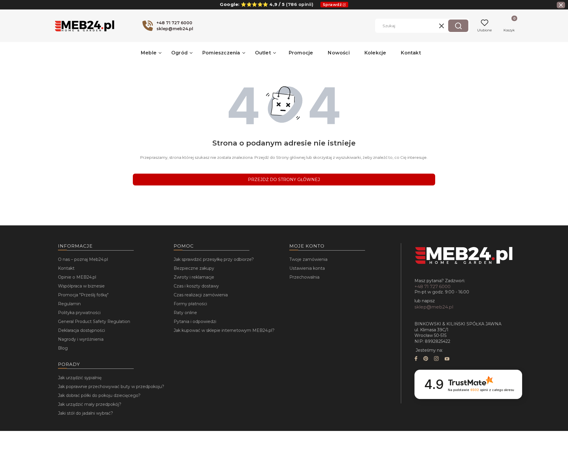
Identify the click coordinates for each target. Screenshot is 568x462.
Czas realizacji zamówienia (201, 295)
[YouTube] (447, 359)
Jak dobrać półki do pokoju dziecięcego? (99, 395)
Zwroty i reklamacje (194, 277)
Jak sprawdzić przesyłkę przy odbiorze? (214, 259)
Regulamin (69, 303)
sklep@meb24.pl (433, 307)
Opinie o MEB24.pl (77, 277)
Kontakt (66, 268)
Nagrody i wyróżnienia (81, 339)
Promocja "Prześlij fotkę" (83, 295)
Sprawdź (332, 4)
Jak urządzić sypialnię (79, 377)
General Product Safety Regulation (94, 321)
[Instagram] (436, 359)
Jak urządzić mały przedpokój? (89, 404)
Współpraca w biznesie (81, 286)
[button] (458, 26)
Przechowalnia (304, 277)
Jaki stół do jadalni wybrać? (85, 413)
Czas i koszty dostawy (196, 286)
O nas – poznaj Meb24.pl (83, 259)
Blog (63, 348)
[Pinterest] (425, 359)
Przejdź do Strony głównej (284, 179)
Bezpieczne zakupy (194, 268)
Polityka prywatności (79, 312)
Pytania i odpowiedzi (195, 321)
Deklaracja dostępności (81, 330)
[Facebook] (415, 359)
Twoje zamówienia (308, 259)
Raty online (185, 312)
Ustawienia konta (307, 268)
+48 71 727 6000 (432, 286)
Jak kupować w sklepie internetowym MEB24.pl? (224, 330)
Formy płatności (190, 303)
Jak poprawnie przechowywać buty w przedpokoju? (111, 386)
